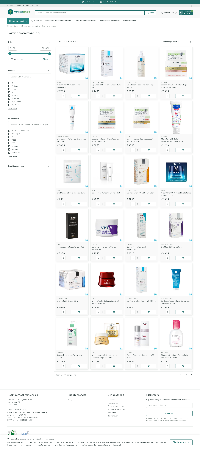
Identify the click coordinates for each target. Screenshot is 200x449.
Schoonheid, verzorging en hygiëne (58, 20)
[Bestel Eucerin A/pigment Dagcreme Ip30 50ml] (148, 366)
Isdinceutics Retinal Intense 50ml (70, 247)
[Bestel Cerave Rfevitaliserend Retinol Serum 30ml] (148, 258)
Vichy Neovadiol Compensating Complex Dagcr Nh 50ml (104, 356)
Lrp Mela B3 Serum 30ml (171, 247)
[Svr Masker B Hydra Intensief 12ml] (72, 171)
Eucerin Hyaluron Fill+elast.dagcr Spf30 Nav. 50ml (140, 140)
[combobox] (90, 12)
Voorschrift (35, 6)
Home (9, 26)
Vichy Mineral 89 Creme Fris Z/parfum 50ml (68, 86)
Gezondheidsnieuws (22, 6)
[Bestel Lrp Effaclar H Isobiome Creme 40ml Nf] (114, 96)
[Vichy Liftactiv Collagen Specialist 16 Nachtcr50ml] (107, 279)
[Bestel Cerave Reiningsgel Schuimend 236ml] (79, 366)
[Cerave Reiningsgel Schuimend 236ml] (72, 333)
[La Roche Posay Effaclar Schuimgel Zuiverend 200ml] (176, 279)
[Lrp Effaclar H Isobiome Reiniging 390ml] (141, 63)
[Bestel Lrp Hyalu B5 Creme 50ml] (79, 312)
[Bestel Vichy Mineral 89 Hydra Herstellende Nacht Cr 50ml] (183, 204)
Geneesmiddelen (129, 20)
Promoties (38, 20)
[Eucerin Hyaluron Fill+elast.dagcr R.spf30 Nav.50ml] (176, 63)
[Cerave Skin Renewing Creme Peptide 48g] (107, 225)
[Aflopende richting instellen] (191, 42)
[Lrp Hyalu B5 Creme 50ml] (72, 279)
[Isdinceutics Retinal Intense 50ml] (72, 225)
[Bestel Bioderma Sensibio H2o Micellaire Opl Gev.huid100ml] (183, 366)
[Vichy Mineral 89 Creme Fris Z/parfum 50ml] (72, 63)
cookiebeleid (115, 445)
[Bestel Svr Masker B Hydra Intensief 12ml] (79, 204)
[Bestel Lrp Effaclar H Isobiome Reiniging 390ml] (148, 96)
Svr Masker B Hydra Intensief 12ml (71, 193)
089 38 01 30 (21, 410)
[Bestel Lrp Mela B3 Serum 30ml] (183, 258)
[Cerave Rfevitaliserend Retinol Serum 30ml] (141, 225)
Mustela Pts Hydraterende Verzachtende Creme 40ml (172, 140)
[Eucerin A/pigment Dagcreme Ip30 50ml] (141, 333)
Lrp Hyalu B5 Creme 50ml (67, 301)
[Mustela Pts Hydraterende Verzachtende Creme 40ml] (176, 117)
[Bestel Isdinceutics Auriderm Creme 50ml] (114, 204)
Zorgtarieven (113, 416)
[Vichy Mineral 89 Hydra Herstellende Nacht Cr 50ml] (176, 171)
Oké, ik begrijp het (181, 442)
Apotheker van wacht (116, 409)
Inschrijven (169, 413)
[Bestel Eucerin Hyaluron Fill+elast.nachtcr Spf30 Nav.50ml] (114, 150)
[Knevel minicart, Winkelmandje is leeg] (181, 13)
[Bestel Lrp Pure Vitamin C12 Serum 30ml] (148, 204)
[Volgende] (191, 374)
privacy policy (181, 420)
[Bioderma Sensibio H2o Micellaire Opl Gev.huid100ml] (176, 333)
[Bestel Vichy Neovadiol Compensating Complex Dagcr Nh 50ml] (114, 366)
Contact (10, 6)
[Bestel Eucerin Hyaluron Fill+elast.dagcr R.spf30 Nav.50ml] (183, 96)
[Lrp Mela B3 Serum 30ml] (176, 225)
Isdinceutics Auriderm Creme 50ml (106, 193)
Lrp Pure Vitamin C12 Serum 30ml (140, 193)
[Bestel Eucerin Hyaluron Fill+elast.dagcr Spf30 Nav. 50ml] (148, 150)
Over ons (111, 399)
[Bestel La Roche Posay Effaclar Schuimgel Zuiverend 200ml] (183, 312)
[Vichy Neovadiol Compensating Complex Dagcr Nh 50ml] (107, 333)
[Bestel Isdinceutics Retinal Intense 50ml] (79, 258)
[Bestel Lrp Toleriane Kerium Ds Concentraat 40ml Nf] (79, 150)
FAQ (70, 399)
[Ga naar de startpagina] (19, 12)
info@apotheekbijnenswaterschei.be (32, 412)
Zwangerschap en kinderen (109, 20)
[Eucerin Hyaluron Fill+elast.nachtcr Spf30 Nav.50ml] (107, 117)
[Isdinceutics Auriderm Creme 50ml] (107, 171)
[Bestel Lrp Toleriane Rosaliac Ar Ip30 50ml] (148, 312)
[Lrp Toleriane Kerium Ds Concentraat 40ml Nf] (72, 117)
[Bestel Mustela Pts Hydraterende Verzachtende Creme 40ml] (183, 150)
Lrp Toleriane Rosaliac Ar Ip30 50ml (141, 301)
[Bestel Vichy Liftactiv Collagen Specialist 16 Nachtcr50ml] (114, 312)
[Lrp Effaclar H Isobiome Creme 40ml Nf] (107, 63)
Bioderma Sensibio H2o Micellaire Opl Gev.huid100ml (174, 356)
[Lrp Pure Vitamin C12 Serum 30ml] (141, 171)
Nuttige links (113, 403)
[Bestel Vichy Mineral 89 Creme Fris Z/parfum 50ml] (79, 96)
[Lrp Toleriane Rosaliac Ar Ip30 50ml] (141, 279)
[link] (171, 374)
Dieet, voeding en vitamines (85, 20)
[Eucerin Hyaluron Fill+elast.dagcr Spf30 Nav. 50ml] (141, 117)
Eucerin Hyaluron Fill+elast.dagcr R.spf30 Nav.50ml (174, 86)
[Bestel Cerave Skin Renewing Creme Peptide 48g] (114, 258)
